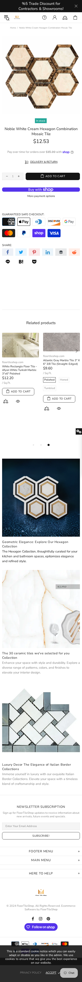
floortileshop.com (12, 362)
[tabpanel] (20, 373)
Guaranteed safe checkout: (23, 214)
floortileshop (17, 17)
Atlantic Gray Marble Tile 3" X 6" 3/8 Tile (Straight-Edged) (61, 362)
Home (13, 27)
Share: (7, 245)
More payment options (41, 196)
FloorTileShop (49, 909)
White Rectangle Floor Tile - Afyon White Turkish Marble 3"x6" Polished (19, 370)
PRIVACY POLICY (30, 973)
